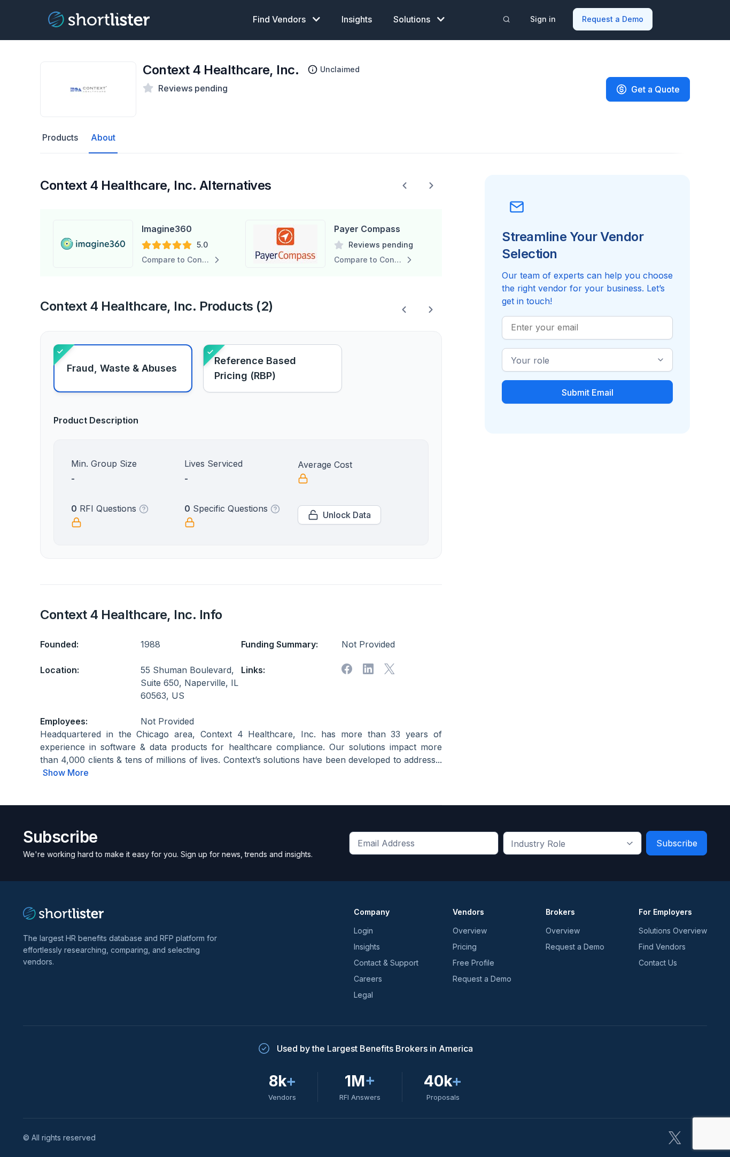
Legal (363, 994)
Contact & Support (386, 962)
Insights (356, 19)
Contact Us (658, 962)
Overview (470, 930)
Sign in (543, 19)
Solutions (411, 19)
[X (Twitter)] (675, 1137)
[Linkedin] (368, 669)
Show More (66, 772)
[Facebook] (346, 669)
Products (60, 137)
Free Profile (473, 962)
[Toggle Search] (506, 19)
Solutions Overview (673, 930)
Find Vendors (279, 19)
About (103, 137)
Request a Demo (612, 19)
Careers (368, 978)
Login (363, 930)
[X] (389, 669)
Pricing (465, 946)
